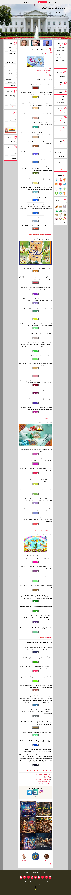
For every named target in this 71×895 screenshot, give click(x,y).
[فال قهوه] (44, 825)
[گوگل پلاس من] (28, 877)
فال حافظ (61, 2)
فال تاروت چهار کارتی (11, 62)
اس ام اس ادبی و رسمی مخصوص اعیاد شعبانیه (41, 76)
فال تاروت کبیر (12, 50)
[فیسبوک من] (42, 877)
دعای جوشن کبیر (62, 133)
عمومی (44, 865)
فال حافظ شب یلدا (11, 123)
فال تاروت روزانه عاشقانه (10, 79)
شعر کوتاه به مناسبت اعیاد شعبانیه (43, 70)
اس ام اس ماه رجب (61, 47)
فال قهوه (63, 97)
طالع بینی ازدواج (62, 123)
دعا (64, 136)
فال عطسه (13, 141)
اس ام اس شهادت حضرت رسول (61, 61)
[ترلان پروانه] (35, 43)
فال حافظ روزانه (12, 120)
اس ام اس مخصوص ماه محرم (61, 51)
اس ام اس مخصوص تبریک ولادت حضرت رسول (41, 779)
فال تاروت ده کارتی (11, 73)
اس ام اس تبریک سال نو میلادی (44, 781)
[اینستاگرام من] (39, 877)
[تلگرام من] (46, 877)
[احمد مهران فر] (47, 43)
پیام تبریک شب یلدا (11, 126)
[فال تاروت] (44, 809)
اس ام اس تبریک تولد (46, 776)
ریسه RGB (63, 166)
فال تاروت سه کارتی (11, 59)
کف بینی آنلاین (62, 112)
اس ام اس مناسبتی (42, 2)
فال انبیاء (63, 86)
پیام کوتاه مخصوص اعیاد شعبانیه (43, 74)
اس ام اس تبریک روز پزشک (60, 55)
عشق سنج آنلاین (62, 156)
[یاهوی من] (50, 877)
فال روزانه (50, 2)
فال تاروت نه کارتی (11, 71)
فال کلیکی (63, 146)
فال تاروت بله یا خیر (11, 82)
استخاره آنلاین (34, 2)
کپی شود (35, 87)
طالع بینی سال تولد (61, 222)
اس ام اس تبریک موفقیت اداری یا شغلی (42, 774)
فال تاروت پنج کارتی (11, 65)
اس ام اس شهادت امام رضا (45, 778)
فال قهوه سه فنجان (61, 99)
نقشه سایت (30, 885)
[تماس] (35, 877)
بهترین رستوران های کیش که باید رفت (10, 96)
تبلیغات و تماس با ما (26, 2)
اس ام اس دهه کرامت (61, 57)
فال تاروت (56, 2)
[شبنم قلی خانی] (24, 43)
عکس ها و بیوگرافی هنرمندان (12, 157)
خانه (66, 2)
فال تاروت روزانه (12, 47)
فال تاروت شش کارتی (11, 68)
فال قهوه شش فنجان (61, 102)
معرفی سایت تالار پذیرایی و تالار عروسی (10, 100)
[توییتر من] (32, 877)
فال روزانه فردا (12, 154)
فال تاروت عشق (12, 76)
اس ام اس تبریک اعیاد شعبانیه (53, 8)
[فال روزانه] (28, 809)
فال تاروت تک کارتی (11, 56)
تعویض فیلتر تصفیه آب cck (10, 104)
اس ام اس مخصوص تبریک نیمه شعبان (43, 783)
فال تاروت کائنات (12, 53)
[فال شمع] (28, 825)
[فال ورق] (28, 842)
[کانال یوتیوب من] (24, 877)
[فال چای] (44, 842)
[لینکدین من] (21, 877)
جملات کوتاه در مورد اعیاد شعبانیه (43, 72)
